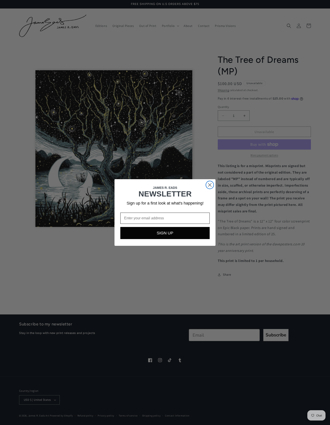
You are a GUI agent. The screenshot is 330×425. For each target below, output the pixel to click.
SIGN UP (165, 233)
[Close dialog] (210, 185)
